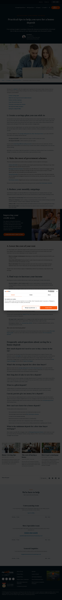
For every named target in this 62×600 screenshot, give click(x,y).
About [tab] (49, 294)
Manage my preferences (30, 307)
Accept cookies (48, 307)
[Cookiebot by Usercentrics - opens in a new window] (49, 291)
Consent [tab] (13, 294)
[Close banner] (56, 291)
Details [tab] (31, 294)
